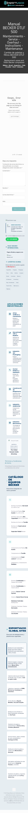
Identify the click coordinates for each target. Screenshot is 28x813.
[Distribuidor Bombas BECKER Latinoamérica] (14, 4)
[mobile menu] (26, 3)
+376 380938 (13, 239)
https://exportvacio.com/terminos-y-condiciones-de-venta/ (15, 467)
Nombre (5, 188)
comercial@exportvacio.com (16, 235)
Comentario (6, 171)
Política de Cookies (16, 803)
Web (4, 201)
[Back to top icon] (14, 789)
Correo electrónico (8, 195)
